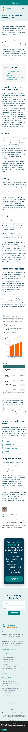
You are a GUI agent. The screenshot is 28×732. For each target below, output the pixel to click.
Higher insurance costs (12, 75)
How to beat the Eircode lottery (14, 77)
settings (16, 727)
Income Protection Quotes (9, 668)
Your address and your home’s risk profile (13, 72)
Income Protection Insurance (10, 688)
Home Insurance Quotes (8, 657)
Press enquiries (6, 649)
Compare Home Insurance (9, 681)
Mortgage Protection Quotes (9, 664)
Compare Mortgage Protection (10, 683)
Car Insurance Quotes (8, 662)
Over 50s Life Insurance (8, 690)
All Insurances (6, 673)
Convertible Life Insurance (9, 686)
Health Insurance (6, 693)
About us (13, 649)
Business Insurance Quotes (9, 671)
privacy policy (16, 720)
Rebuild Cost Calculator (8, 695)
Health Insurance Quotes (9, 666)
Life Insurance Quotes (8, 659)
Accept (4, 729)
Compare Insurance (11, 80)
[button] (14, 441)
